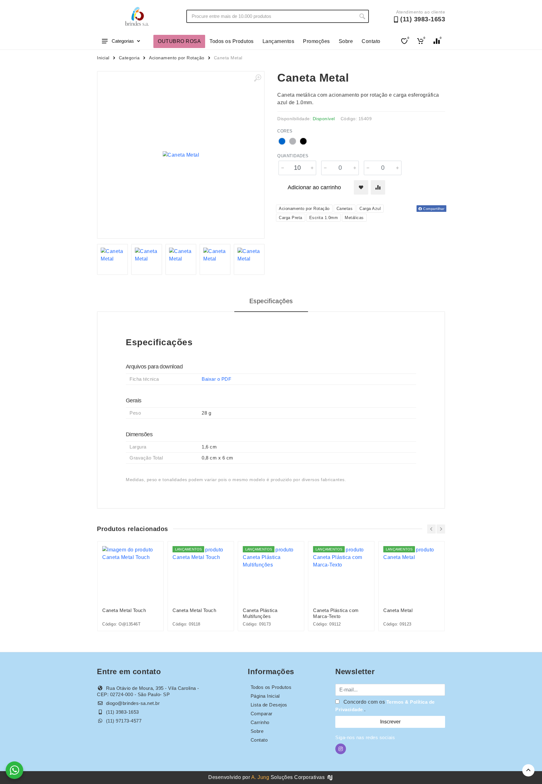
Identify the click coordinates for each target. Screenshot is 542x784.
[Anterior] (431, 529)
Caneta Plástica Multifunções (260, 613)
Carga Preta (290, 217)
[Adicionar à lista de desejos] (361, 187)
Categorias (123, 41)
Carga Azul (370, 208)
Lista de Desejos (269, 704)
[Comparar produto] (378, 187)
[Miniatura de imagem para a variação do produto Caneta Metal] (180, 259)
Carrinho (260, 722)
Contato (371, 41)
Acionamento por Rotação (177, 57)
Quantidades (293, 155)
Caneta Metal (397, 610)
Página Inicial (265, 696)
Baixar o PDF (216, 379)
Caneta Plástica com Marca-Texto (336, 613)
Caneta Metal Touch (124, 610)
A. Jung (260, 777)
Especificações (271, 301)
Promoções (316, 41)
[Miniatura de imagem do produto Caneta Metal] (112, 259)
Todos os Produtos (232, 41)
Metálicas (354, 217)
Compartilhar (433, 209)
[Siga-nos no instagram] (340, 749)
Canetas (345, 208)
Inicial (103, 57)
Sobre (346, 41)
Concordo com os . (385, 705)
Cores (285, 131)
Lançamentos (279, 41)
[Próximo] (441, 529)
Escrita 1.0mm (323, 217)
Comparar (262, 713)
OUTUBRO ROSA (179, 41)
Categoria (129, 57)
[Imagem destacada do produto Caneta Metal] (181, 155)
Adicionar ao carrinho (314, 187)
